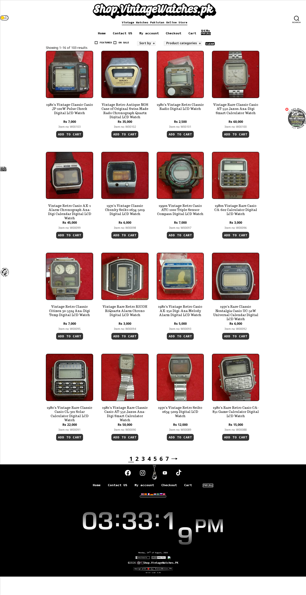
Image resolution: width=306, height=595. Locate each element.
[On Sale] (115, 42)
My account (149, 33)
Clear (210, 43)
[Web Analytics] (159, 557)
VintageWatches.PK (163, 568)
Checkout (173, 33)
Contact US (122, 33)
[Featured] (96, 42)
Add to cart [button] (69, 134)
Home (102, 33)
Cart (192, 33)
